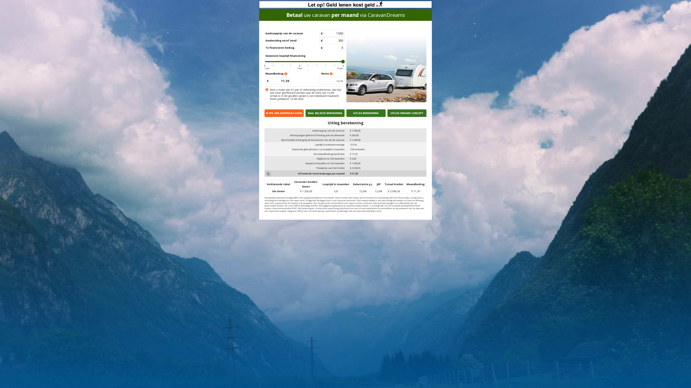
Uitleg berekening (366, 113)
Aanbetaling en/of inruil (281, 40)
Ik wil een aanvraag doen (284, 113)
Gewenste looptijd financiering (285, 55)
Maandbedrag (274, 73)
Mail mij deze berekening (325, 113)
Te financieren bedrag (279, 47)
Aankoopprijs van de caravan (284, 33)
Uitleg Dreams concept (406, 113)
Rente (325, 73)
